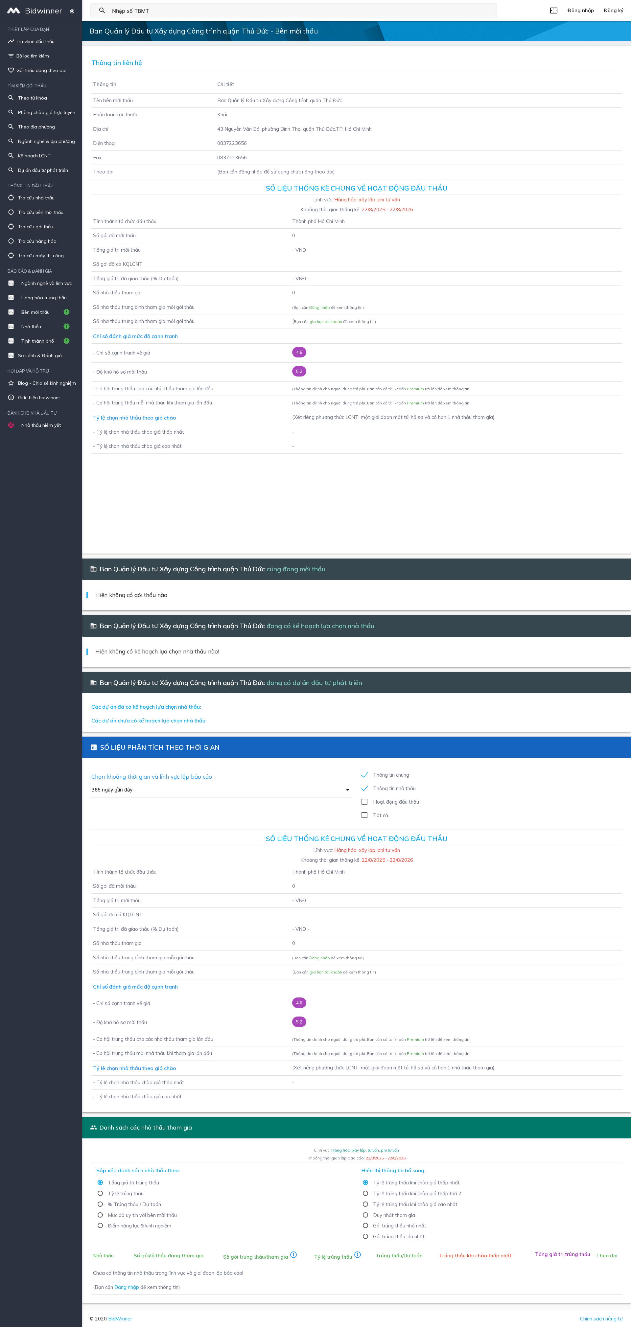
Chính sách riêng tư (601, 1319)
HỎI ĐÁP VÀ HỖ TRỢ (28, 371)
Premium (415, 388)
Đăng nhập (319, 307)
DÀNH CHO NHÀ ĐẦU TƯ (32, 413)
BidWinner (120, 1319)
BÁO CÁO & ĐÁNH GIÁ (30, 271)
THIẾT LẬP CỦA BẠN (28, 29)
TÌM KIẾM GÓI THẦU (27, 85)
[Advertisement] (283, 500)
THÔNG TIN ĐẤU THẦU (31, 185)
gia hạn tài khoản (326, 321)
